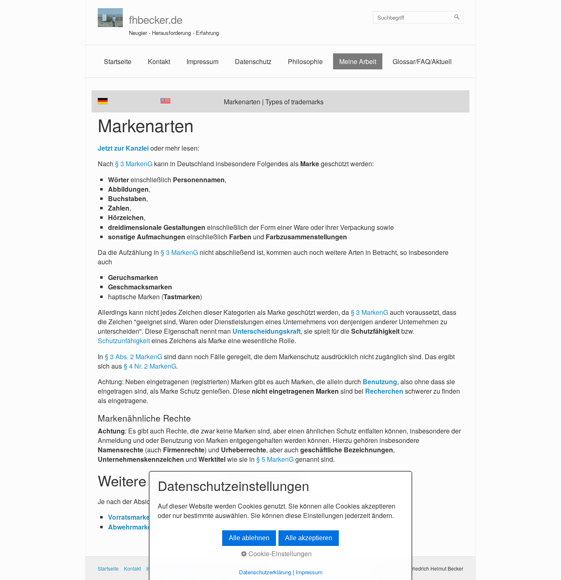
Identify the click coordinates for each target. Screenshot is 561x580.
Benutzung (380, 381)
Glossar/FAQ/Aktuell (422, 61)
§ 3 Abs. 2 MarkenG (133, 356)
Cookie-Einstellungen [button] (279, 553)
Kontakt (159, 61)
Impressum (202, 61)
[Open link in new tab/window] (165, 101)
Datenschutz (253, 61)
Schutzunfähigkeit (124, 340)
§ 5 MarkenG (275, 459)
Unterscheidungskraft (266, 331)
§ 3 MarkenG (133, 163)
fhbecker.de (155, 19)
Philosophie (305, 61)
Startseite (117, 61)
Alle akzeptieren (308, 537)
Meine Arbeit (357, 61)
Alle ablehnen (249, 537)
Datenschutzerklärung (265, 572)
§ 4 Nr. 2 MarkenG (149, 366)
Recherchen (384, 391)
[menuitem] (118, 61)
